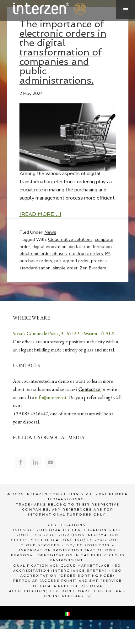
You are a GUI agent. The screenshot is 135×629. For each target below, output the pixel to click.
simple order (65, 268)
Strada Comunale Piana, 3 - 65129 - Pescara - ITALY (63, 333)
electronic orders (86, 254)
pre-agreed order (71, 261)
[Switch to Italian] (67, 613)
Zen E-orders (93, 268)
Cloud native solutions (70, 239)
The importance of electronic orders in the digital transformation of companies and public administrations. (62, 52)
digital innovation (49, 247)
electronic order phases (43, 254)
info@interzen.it (51, 397)
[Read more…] (40, 214)
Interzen (58, 9)
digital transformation (90, 247)
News (50, 232)
